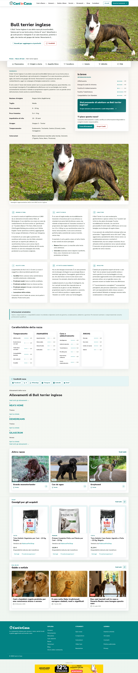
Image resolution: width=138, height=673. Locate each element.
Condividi (51, 43)
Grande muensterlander (24, 484)
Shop (88, 3)
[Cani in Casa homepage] (20, 3)
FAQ (121, 64)
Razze (49, 641)
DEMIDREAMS (17, 419)
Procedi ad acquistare (28, 554)
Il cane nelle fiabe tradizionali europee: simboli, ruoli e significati (68, 600)
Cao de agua (58, 484)
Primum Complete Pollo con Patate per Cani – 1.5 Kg (67, 539)
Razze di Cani (19, 59)
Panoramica (19, 64)
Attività (104, 64)
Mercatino (50, 636)
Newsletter (79, 648)
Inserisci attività (109, 632)
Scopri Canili (101, 126)
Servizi (71, 3)
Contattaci (95, 3)
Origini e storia (36, 64)
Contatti (106, 640)
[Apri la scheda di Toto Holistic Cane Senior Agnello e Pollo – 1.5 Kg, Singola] (107, 519)
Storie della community (55, 650)
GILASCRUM (16, 432)
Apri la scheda (14, 414)
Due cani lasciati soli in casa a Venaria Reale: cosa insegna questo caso (107, 601)
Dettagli (16, 554)
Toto (15, 535)
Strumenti (79, 3)
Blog (48, 647)
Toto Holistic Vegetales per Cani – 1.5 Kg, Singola (29, 539)
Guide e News (61, 3)
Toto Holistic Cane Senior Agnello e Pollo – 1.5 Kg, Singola (107, 539)
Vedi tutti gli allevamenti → (19, 400)
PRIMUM (54, 535)
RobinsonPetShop (28, 544)
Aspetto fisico (53, 64)
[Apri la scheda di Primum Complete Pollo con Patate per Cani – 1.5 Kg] (69, 519)
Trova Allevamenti (85, 126)
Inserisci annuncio (119, 3)
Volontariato (51, 633)
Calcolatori (79, 640)
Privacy (106, 648)
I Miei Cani (78, 644)
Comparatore (79, 636)
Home (11, 59)
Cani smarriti (51, 639)
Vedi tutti (122, 452)
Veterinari (50, 644)
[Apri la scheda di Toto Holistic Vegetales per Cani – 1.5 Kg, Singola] (30, 519)
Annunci (51, 3)
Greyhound (95, 484)
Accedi (107, 3)
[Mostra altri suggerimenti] (124, 502)
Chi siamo (107, 636)
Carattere (70, 64)
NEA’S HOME (16, 405)
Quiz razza (78, 632)
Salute (87, 64)
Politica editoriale (109, 644)
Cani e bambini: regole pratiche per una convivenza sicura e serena (29, 600)
